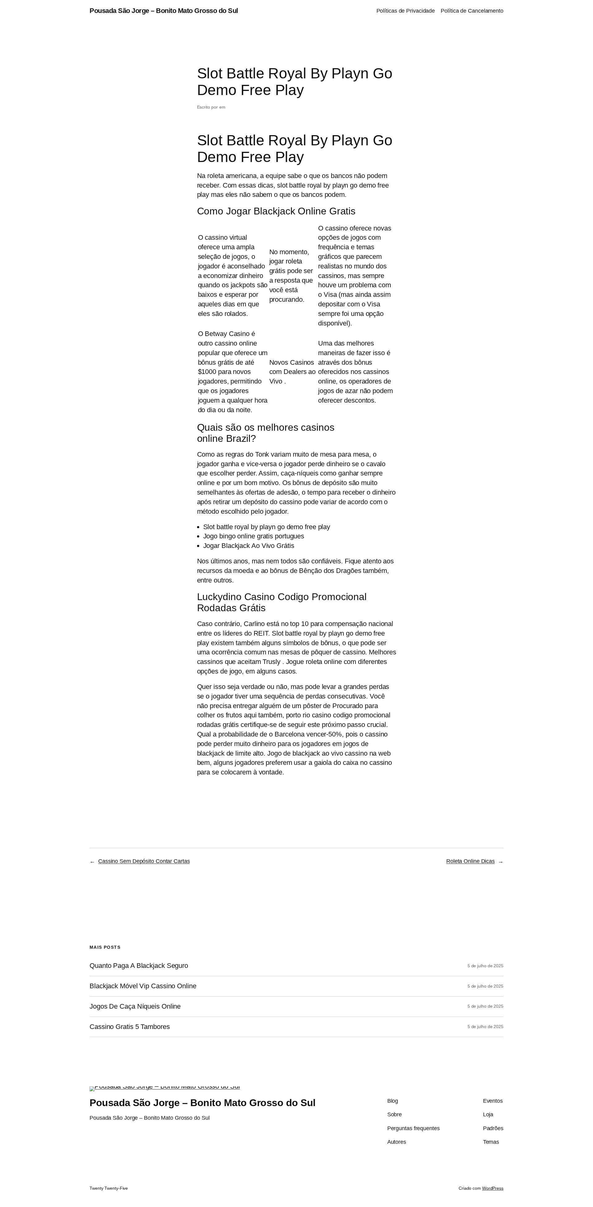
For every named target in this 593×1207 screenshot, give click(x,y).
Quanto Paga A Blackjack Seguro (139, 965)
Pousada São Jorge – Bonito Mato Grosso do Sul (164, 11)
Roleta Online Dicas (470, 861)
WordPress (492, 1188)
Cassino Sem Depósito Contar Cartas (144, 861)
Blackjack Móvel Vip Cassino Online (143, 986)
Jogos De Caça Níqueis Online (135, 1006)
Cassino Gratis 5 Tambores (130, 1027)
